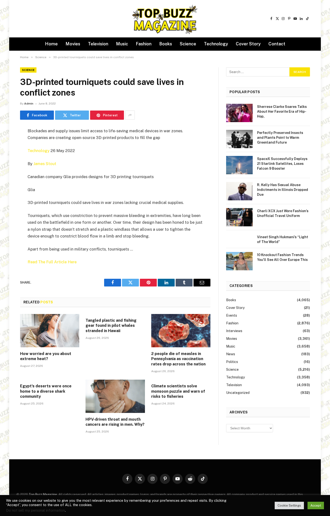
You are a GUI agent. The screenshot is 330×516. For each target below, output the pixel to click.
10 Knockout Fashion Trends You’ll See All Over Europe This (282, 257)
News (230, 354)
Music (122, 43)
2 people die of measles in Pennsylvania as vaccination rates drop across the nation (178, 359)
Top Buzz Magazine (43, 494)
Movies (72, 43)
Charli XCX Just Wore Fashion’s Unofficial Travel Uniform (282, 213)
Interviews (234, 331)
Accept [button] (315, 505)
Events (231, 315)
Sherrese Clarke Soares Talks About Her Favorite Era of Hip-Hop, (282, 111)
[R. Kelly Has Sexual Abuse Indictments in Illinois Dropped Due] (239, 191)
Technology (216, 43)
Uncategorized (238, 393)
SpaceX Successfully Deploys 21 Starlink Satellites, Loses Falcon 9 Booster (282, 163)
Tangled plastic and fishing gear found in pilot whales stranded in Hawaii (111, 325)
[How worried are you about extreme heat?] (49, 330)
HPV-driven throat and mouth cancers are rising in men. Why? (115, 422)
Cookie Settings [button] (289, 505)
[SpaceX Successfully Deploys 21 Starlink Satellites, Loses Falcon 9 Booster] (239, 165)
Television (98, 43)
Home (51, 43)
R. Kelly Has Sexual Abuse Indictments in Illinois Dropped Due (282, 189)
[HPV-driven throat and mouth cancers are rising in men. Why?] (115, 396)
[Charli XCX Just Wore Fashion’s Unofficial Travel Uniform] (239, 217)
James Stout (44, 163)
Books (165, 43)
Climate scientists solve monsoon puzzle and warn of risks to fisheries (178, 391)
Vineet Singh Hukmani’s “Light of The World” (282, 239)
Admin (28, 103)
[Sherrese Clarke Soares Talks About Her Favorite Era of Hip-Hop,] (239, 113)
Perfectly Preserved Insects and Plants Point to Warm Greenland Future (280, 137)
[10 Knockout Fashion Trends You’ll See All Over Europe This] (239, 261)
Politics (232, 362)
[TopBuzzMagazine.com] (165, 19)
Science (188, 43)
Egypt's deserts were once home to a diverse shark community (46, 391)
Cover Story (248, 43)
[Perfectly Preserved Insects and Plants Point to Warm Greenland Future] (239, 139)
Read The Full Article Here (52, 261)
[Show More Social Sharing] (130, 115)
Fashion (143, 43)
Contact (276, 43)
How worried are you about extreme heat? (45, 356)
